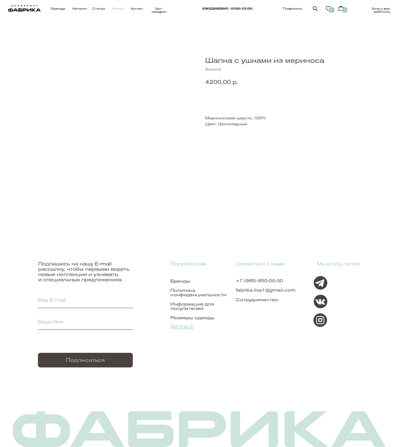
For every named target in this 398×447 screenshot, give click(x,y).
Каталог (79, 9)
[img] (315, 8)
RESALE (182, 327)
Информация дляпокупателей (192, 306)
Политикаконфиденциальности (198, 292)
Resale (118, 9)
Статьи (98, 9)
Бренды (58, 9)
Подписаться (85, 360)
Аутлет (137, 9)
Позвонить (292, 9)
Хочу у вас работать (381, 10)
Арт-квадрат (159, 10)
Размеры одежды (192, 317)
